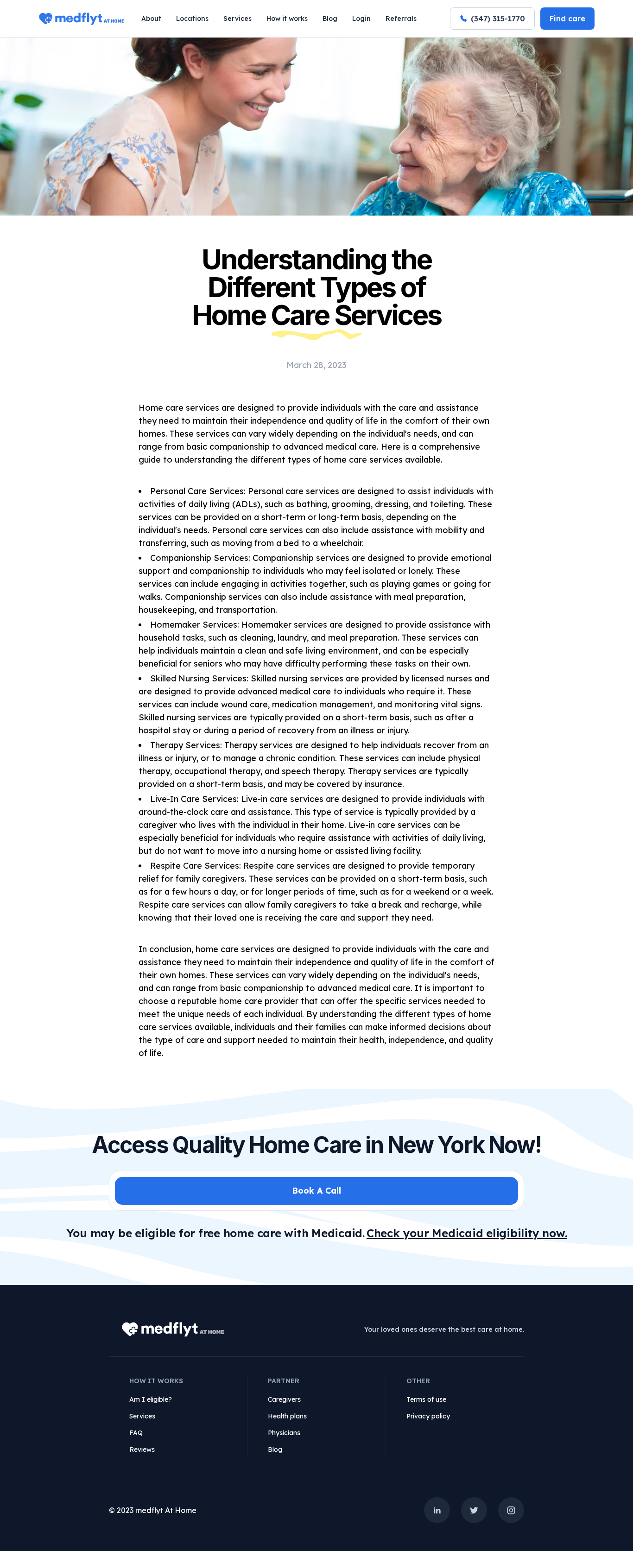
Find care (567, 18)
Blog (330, 18)
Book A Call (316, 1190)
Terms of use (426, 1399)
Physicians (284, 1433)
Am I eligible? (150, 1399)
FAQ (136, 1433)
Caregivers (284, 1399)
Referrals (401, 18)
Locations (192, 18)
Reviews (142, 1449)
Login (361, 18)
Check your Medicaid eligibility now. (467, 1233)
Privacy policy (428, 1416)
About (151, 18)
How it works (287, 18)
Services (237, 18)
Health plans (287, 1416)
